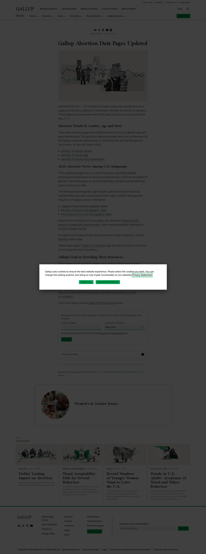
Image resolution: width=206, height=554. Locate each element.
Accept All (86, 282)
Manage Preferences (108, 282)
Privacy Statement (142, 275)
